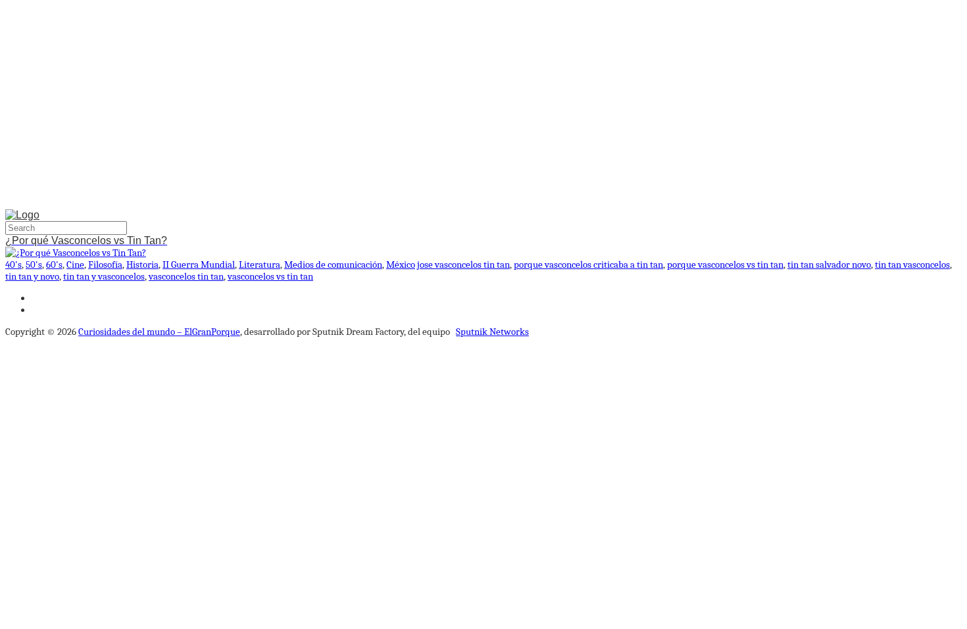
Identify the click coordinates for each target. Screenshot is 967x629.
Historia (142, 264)
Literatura (259, 264)
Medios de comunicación (333, 264)
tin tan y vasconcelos (104, 276)
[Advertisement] (483, 107)
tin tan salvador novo (829, 264)
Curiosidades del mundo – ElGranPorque (159, 332)
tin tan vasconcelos (912, 264)
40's (13, 264)
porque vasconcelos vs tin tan (725, 264)
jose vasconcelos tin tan (463, 264)
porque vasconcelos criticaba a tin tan (588, 264)
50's (34, 264)
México (400, 264)
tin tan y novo (32, 276)
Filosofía (105, 264)
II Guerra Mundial (198, 264)
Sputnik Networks (492, 332)
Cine (75, 264)
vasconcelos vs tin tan (270, 276)
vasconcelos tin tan (186, 276)
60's (54, 264)
